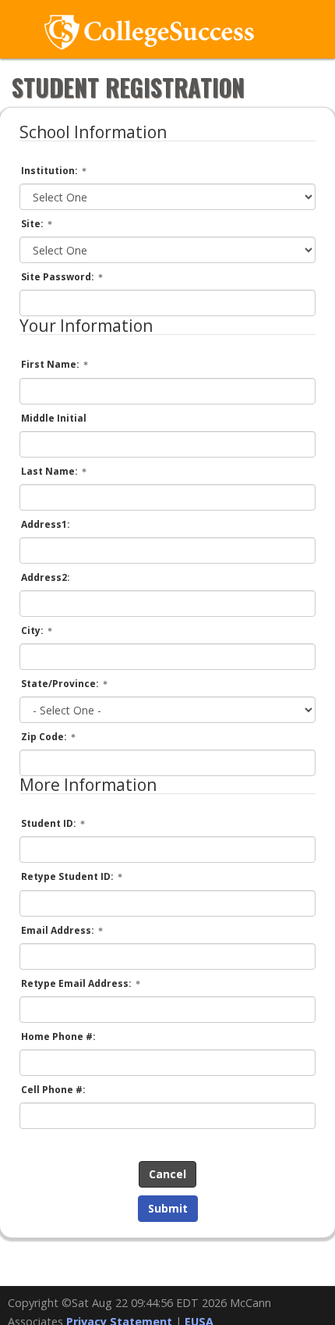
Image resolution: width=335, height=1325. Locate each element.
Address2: (45, 577)
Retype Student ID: (68, 876)
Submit (168, 1208)
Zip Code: (45, 736)
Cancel (167, 1173)
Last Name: (50, 471)
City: (33, 630)
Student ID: (50, 823)
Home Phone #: (58, 1036)
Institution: (50, 170)
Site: (33, 223)
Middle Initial (53, 418)
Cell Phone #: (53, 1089)
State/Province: (61, 683)
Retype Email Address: (77, 983)
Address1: (45, 524)
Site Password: (59, 276)
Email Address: (59, 930)
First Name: (51, 364)
